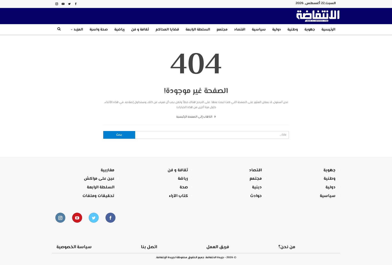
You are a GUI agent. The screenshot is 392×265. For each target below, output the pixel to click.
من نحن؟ (286, 247)
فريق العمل (217, 247)
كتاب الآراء (178, 196)
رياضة (183, 179)
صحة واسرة (99, 30)
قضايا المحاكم (167, 30)
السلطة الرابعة (198, 30)
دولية (276, 30)
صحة (184, 187)
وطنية (292, 30)
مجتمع (222, 30)
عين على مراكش (99, 179)
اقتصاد (239, 30)
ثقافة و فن (140, 30)
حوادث (256, 196)
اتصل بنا (149, 247)
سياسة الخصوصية (74, 247)
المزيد (78, 30)
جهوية (309, 30)
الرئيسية (328, 30)
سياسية (259, 30)
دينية (257, 187)
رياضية (119, 30)
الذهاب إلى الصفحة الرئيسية (194, 117)
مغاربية (107, 170)
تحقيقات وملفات (98, 196)
